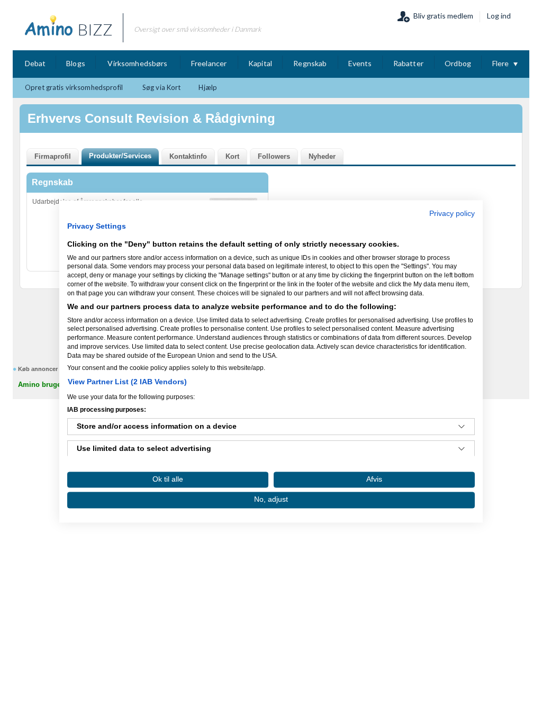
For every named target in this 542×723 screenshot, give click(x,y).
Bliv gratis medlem (443, 15)
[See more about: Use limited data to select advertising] (461, 449)
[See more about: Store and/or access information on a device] (461, 427)
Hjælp (207, 87)
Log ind (499, 15)
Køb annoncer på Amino (52, 369)
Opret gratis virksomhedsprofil (74, 87)
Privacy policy (452, 214)
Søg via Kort (161, 87)
